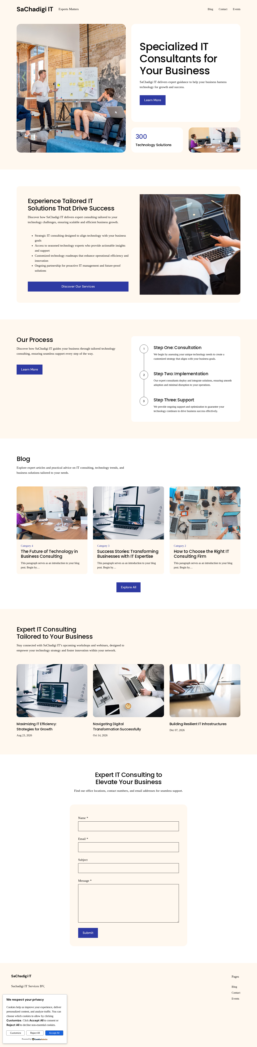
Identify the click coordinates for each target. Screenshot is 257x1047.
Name (83, 818)
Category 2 (180, 545)
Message (85, 880)
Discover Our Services (78, 286)
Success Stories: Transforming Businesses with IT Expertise (127, 554)
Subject (83, 859)
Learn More (152, 100)
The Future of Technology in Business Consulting (49, 554)
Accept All (54, 1033)
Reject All (35, 1033)
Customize (15, 1033)
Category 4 (27, 545)
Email (83, 839)
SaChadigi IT (35, 9)
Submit (88, 933)
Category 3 (103, 545)
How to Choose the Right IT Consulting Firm (201, 554)
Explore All (128, 587)
